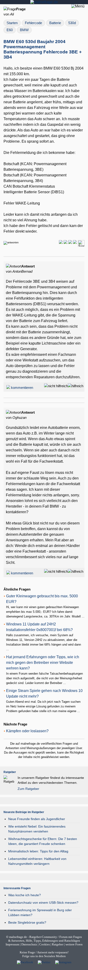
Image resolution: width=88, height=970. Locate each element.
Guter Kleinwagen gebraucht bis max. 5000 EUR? (42, 599)
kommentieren (22, 388)
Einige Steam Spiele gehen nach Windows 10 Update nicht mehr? (44, 693)
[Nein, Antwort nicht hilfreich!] (56, 386)
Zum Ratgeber (28, 789)
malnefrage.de (18, 937)
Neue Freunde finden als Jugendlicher (36, 819)
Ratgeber (57, 944)
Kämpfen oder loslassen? (27, 731)
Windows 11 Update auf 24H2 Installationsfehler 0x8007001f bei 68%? (39, 627)
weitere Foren (74, 944)
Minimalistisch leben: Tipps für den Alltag (38, 851)
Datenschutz (29, 944)
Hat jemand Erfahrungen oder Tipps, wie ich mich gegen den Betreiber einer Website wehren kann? (42, 662)
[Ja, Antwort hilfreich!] (75, 386)
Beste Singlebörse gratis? (27, 922)
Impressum (12, 944)
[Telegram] (65, 243)
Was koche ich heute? (24, 895)
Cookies (44, 944)
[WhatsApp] (61, 243)
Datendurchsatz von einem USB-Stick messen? (43, 902)
